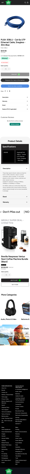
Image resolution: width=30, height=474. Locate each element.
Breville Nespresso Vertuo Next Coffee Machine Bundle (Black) (14, 259)
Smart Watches (19, 440)
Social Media (18, 442)
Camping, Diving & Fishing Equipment (20, 398)
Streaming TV (18, 451)
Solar (16, 445)
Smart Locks (18, 438)
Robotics (17, 434)
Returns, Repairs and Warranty (7, 402)
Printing (17, 429)
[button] (27, 2)
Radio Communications (21, 431)
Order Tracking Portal (7, 418)
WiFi (16, 464)
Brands (3, 390)
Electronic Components (21, 413)
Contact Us (4, 392)
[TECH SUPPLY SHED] (8, 2)
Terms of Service (6, 414)
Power (3, 462)
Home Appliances (6, 429)
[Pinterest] (10, 91)
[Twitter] (7, 91)
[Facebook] (5, 91)
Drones (17, 408)
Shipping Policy (5, 407)
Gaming (17, 417)
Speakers (17, 447)
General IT (18, 423)
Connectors (18, 404)
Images (3, 434)
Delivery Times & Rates (7, 394)
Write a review (15, 124)
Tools (16, 458)
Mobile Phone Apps (6, 445)
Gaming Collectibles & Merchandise (20, 420)
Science (17, 436)
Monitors (4, 447)
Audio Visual (18, 391)
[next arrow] (26, 239)
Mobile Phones (5, 442)
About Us (4, 388)
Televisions (18, 456)
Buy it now (15, 284)
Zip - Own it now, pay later (7, 421)
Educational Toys (19, 411)
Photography (5, 458)
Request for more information (15, 80)
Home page (4, 396)
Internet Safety (5, 438)
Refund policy (5, 416)
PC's (3, 451)
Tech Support (5, 409)
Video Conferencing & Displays (20, 461)
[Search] (25, 2)
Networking (4, 449)
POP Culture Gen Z (6, 460)
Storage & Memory (20, 449)
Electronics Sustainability (21, 415)
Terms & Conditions (6, 411)
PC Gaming (4, 453)
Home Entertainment (7, 431)
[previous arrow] (3, 239)
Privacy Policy (5, 399)
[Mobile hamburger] (3, 2)
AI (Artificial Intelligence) (21, 389)
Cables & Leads (19, 396)
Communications (19, 402)
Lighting (4, 440)
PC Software (5, 456)
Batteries (17, 393)
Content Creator (19, 406)
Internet (3, 436)
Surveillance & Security (21, 453)
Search (3, 405)
